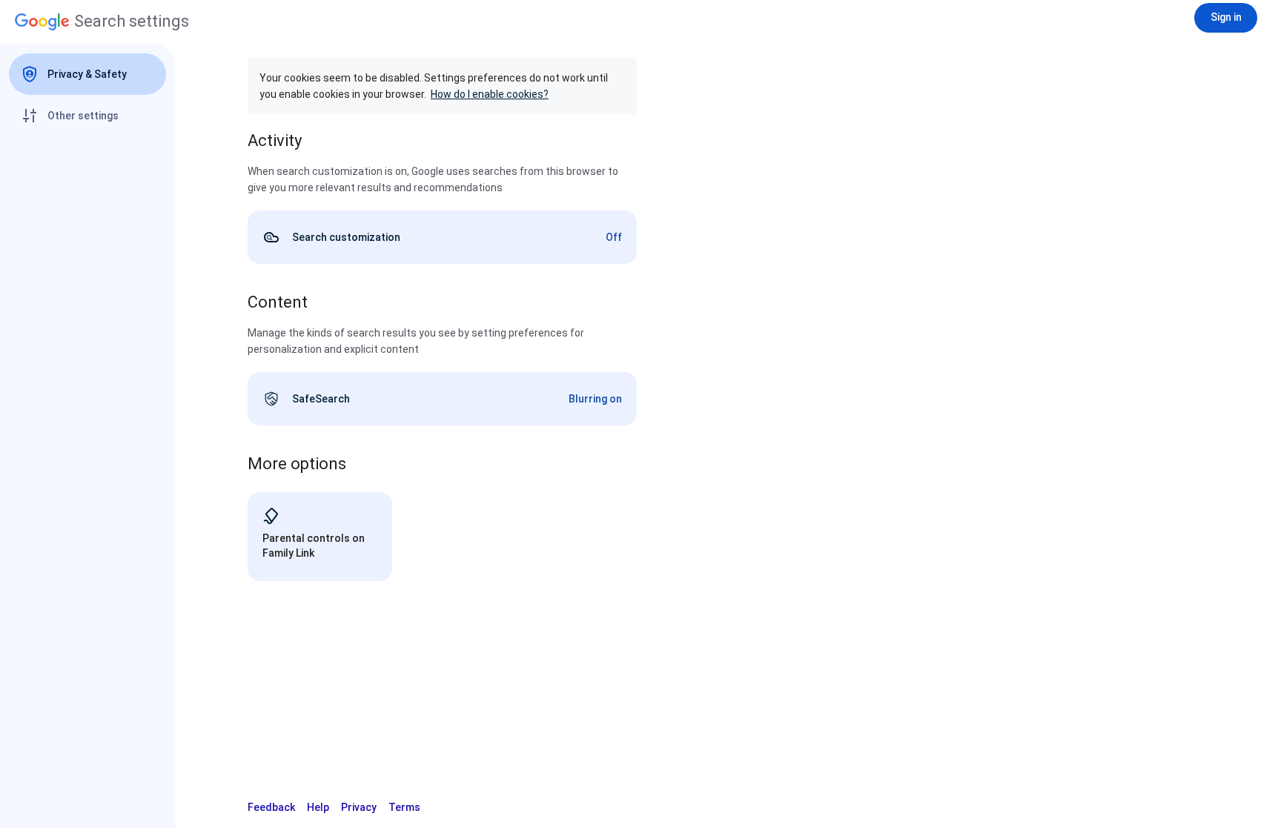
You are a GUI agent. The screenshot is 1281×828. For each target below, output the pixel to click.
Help (318, 807)
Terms (404, 807)
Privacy (359, 807)
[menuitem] (87, 74)
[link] (442, 237)
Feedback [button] (271, 807)
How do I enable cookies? (490, 94)
